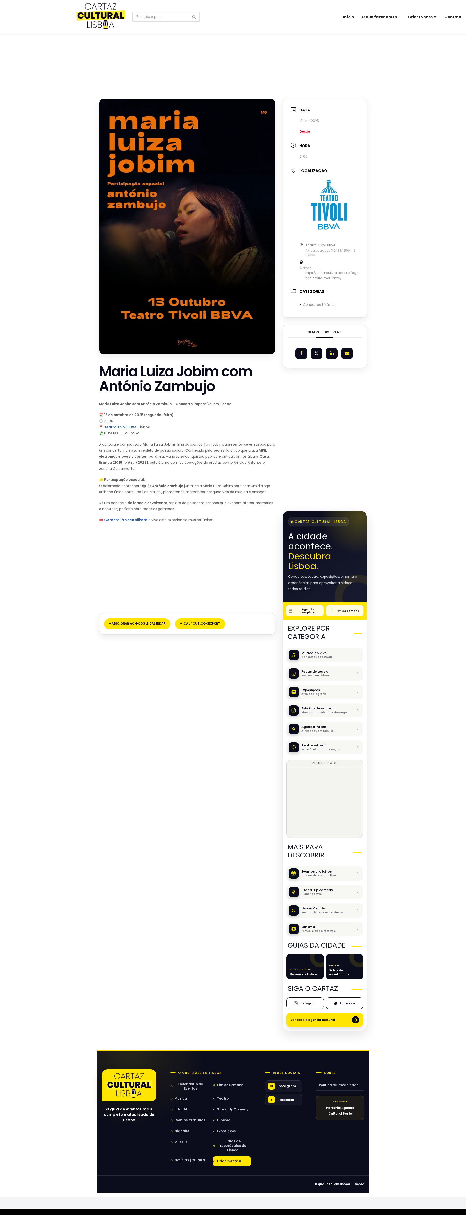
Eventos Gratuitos (190, 1120)
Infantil (181, 1109)
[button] (399, 17)
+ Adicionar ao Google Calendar (137, 623)
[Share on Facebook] (301, 353)
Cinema (224, 1120)
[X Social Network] (316, 353)
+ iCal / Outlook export (200, 623)
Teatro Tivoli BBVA (120, 427)
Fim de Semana (230, 1085)
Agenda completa (307, 610)
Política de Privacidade (338, 1085)
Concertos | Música (319, 304)
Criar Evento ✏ (422, 17)
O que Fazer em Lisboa (332, 1184)
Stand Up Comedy (232, 1109)
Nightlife (182, 1131)
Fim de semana (347, 611)
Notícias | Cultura (190, 1160)
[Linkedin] (332, 353)
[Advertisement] (233, 55)
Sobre (330, 1073)
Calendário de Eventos (190, 1086)
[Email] (347, 353)
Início (348, 17)
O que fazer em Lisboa (200, 1073)
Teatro (223, 1098)
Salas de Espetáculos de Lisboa (233, 1145)
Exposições (226, 1131)
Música (181, 1098)
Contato (452, 17)
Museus (181, 1142)
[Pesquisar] (194, 17)
